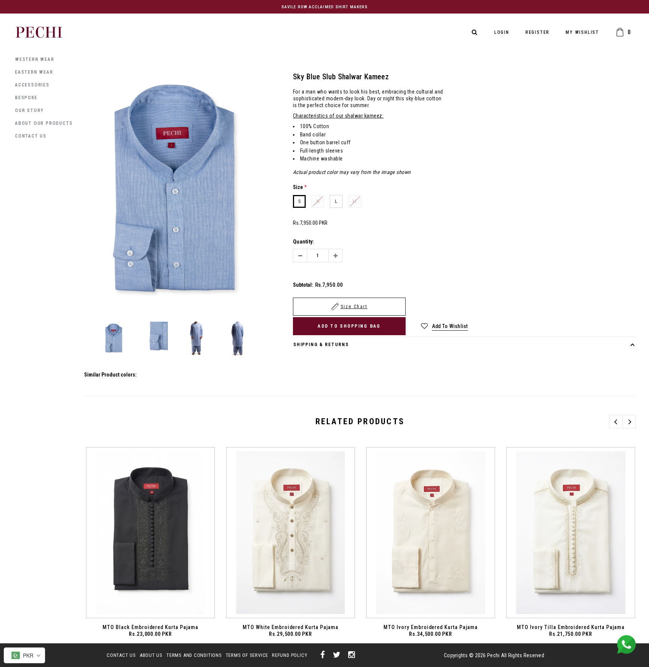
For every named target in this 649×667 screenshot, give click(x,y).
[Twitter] (337, 655)
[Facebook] (322, 655)
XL (354, 201)
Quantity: (303, 242)
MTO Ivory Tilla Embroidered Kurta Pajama (571, 627)
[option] (175, 192)
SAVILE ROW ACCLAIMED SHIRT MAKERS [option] (324, 7)
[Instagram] (351, 655)
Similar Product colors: (110, 375)
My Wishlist (582, 32)
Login (501, 32)
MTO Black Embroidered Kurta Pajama (150, 627)
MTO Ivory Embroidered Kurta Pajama (430, 627)
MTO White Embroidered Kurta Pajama (290, 627)
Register (537, 32)
